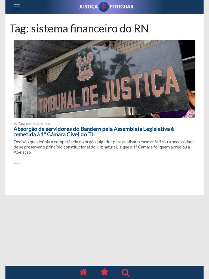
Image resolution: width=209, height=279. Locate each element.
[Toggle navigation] (17, 7)
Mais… (18, 163)
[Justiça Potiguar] (83, 272)
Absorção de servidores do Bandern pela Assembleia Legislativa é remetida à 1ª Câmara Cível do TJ (94, 131)
